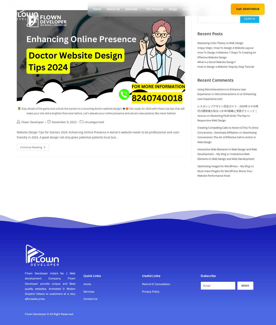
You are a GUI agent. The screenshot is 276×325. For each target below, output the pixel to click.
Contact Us (190, 9)
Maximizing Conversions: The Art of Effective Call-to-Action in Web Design (227, 137)
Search (249, 18)
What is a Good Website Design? (216, 62)
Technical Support (216, 9)
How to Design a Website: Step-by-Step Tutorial (225, 66)
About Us (113, 9)
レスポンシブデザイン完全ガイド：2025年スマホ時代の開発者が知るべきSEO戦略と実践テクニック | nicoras (227, 111)
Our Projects (154, 9)
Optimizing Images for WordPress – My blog (223, 166)
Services (131, 9)
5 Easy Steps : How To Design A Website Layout (225, 48)
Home (97, 9)
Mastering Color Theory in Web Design (220, 43)
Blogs (173, 9)
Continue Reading (34, 146)
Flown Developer (32, 122)
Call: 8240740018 (247, 9)
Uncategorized (94, 122)
